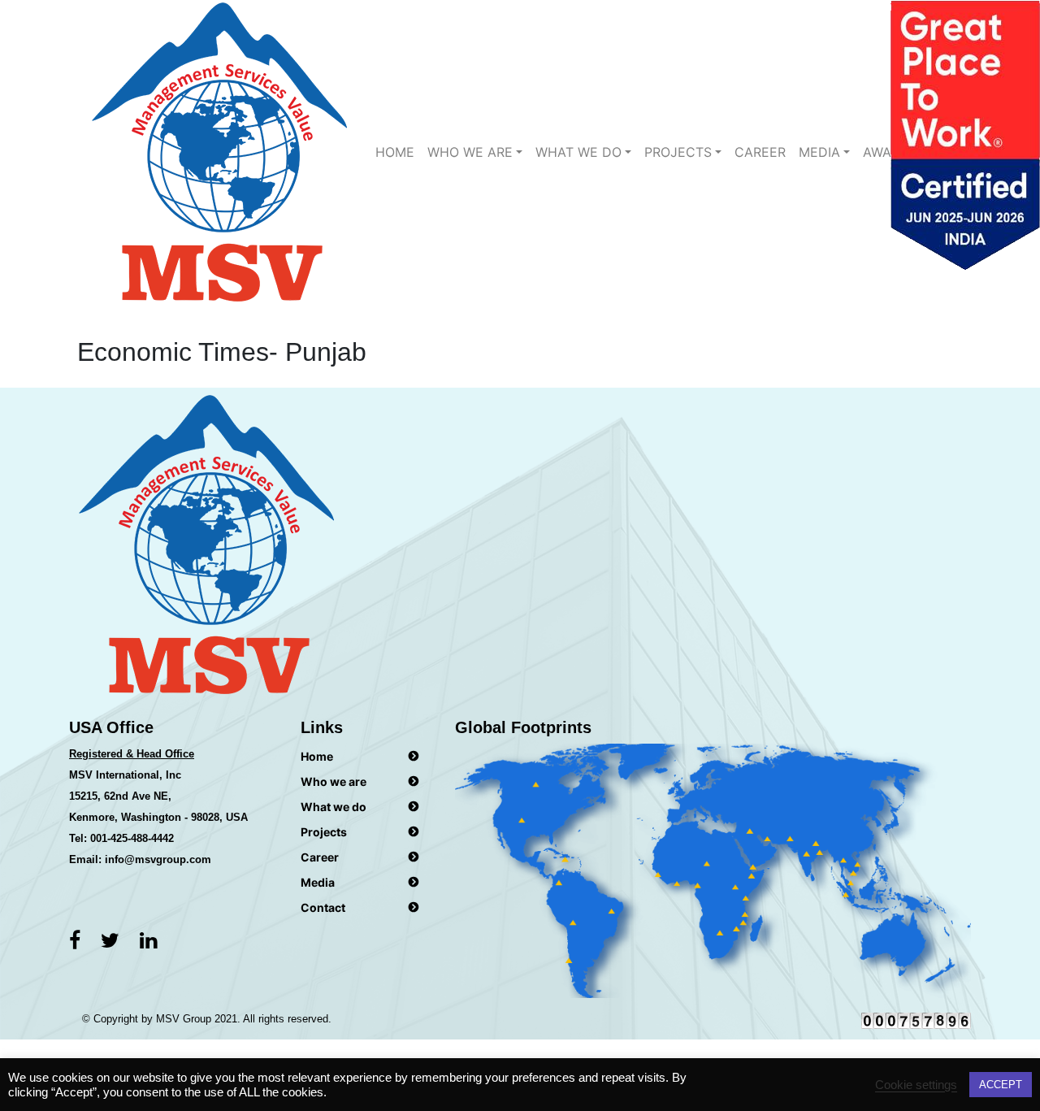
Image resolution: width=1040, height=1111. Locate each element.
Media (819, 152)
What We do (578, 152)
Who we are (470, 152)
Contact (323, 907)
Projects (678, 152)
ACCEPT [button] (1000, 1084)
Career (760, 152)
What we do (333, 807)
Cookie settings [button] (916, 1084)
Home (394, 152)
